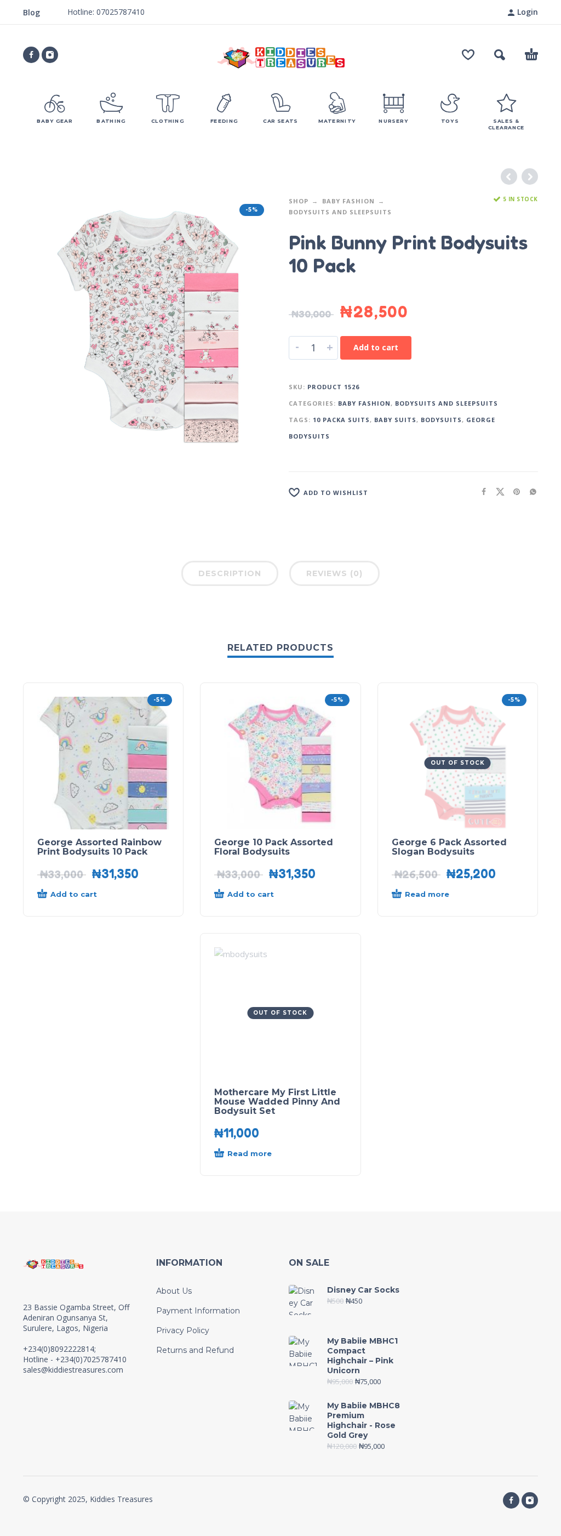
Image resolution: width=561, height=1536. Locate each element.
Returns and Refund (195, 1350)
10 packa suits (341, 420)
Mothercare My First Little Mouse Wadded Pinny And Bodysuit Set (277, 1101)
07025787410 (119, 12)
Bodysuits (441, 420)
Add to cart (375, 347)
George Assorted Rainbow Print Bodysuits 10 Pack (99, 847)
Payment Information (198, 1311)
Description (229, 573)
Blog (31, 12)
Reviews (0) (334, 573)
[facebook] (31, 55)
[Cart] (531, 55)
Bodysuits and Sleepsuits (340, 212)
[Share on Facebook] (480, 491)
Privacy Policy (182, 1330)
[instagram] (50, 55)
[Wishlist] (468, 54)
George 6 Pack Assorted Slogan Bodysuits (449, 847)
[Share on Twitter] (497, 491)
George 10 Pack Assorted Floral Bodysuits (273, 847)
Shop (298, 201)
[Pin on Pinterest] (513, 491)
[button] (499, 54)
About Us (174, 1291)
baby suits (395, 420)
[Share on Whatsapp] (530, 491)
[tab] (230, 575)
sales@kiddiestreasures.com (73, 1369)
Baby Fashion (348, 201)
